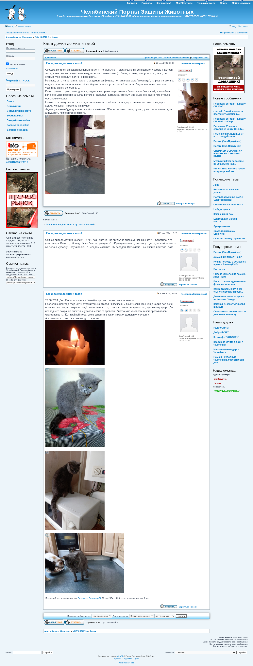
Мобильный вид (241, 3)
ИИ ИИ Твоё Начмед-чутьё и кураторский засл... (229, 170)
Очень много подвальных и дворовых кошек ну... (229, 313)
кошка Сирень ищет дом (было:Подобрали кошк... (228, 290)
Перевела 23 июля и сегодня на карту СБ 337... (228, 127)
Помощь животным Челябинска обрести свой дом (228, 360)
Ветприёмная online (18, 120)
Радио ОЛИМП (221, 327)
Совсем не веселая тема (228, 204)
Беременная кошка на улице (226, 191)
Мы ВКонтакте (184, 3)
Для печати (50, 57)
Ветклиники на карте (19, 111)
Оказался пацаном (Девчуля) (224, 232)
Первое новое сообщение (177, 57)
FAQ (233, 26)
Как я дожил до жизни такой (69, 43)
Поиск (223, 3)
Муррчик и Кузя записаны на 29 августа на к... (228, 162)
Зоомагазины (15, 115)
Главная (132, 3)
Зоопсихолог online (18, 125)
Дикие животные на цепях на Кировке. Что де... (228, 298)
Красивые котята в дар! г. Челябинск (228, 343)
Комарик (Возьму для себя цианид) (229, 305)
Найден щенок (221, 209)
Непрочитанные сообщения (234, 32)
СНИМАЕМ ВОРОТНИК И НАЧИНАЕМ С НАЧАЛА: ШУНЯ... (227, 153)
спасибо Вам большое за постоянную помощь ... (228, 112)
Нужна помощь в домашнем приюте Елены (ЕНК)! (229, 263)
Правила (147, 3)
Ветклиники (14, 106)
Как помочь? (164, 3)
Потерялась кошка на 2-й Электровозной (228, 198)
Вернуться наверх (185, 203)
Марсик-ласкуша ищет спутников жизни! (70, 224)
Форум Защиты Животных (19, 37)
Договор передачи (17, 129)
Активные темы (38, 32)
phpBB (120, 656)
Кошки (55, 37)
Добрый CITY (221, 332)
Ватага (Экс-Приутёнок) (227, 141)
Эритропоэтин (221, 226)
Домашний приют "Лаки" (227, 257)
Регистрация (24, 26)
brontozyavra (220, 379)
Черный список (206, 3)
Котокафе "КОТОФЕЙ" (226, 337)
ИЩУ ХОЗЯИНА (42, 37)
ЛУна (216, 184)
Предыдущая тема (153, 57)
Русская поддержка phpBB (126, 658)
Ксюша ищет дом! (223, 214)
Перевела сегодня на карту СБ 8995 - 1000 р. (229, 120)
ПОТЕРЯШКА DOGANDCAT (227, 391)
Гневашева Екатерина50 (89, 598)
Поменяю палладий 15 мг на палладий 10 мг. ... (228, 135)
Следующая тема (200, 57)
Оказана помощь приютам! (229, 238)
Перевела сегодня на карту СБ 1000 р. (229, 105)
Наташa (217, 383)
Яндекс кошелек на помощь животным (229, 275)
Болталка (219, 269)
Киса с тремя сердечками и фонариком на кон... (229, 283)
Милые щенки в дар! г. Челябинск (226, 351)
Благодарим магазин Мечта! (225, 220)
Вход (10, 26)
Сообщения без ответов (17, 32)
